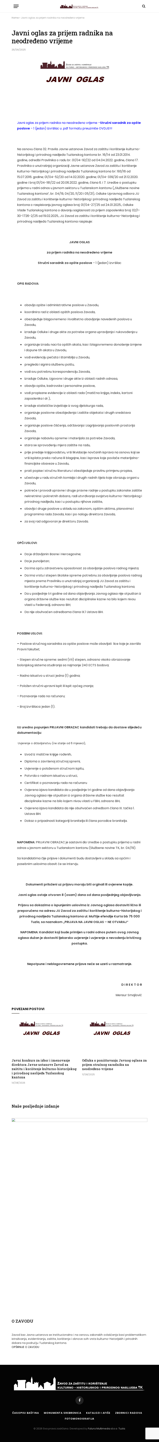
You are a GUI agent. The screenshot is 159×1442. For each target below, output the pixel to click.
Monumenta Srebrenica (62, 1413)
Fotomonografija (79, 1419)
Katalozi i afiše (98, 1413)
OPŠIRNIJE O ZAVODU (25, 1347)
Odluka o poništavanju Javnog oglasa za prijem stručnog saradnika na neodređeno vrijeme (114, 1064)
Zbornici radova (128, 1413)
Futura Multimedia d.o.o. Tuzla (106, 1428)
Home (15, 17)
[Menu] (16, 6)
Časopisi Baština (25, 1413)
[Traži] (143, 6)
